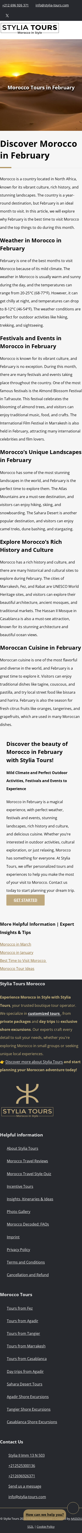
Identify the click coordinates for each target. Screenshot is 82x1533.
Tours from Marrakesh (26, 1346)
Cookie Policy (46, 1527)
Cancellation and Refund (28, 1274)
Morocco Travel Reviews (27, 1160)
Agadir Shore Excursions (28, 1396)
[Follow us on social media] (7, 15)
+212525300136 (21, 1465)
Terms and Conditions (26, 1262)
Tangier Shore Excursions (29, 1409)
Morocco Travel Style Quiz (29, 1173)
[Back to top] (73, 1508)
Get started (25, 900)
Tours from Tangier (23, 1333)
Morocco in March (15, 944)
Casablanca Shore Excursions (32, 1421)
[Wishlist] (39, 16)
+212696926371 (21, 1475)
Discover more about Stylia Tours (34, 1061)
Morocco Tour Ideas (17, 968)
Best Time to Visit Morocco (23, 960)
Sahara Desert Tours (24, 1384)
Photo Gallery (18, 1211)
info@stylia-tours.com (52, 5)
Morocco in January (16, 952)
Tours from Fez (20, 1308)
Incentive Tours (20, 1186)
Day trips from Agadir (25, 1371)
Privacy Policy (18, 1249)
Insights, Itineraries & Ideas (30, 1199)
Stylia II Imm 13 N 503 (26, 1455)
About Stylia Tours (22, 1148)
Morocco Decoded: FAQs (28, 1224)
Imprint (13, 1237)
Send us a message (24, 1486)
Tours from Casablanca (27, 1358)
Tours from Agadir (22, 1320)
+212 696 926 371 (15, 5)
